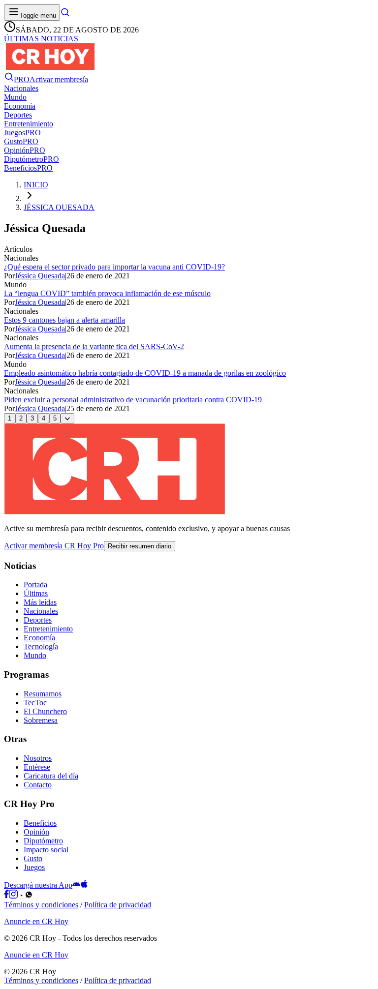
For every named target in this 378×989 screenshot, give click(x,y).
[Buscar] (65, 15)
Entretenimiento (48, 629)
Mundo (35, 655)
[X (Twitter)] (36, 896)
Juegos (34, 867)
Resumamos (43, 693)
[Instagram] (13, 896)
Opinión (36, 832)
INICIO (36, 184)
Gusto (33, 858)
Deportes (38, 620)
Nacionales (41, 611)
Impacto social (46, 849)
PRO (22, 79)
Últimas (36, 593)
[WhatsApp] (28, 896)
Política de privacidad (117, 904)
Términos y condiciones (41, 904)
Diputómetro (43, 841)
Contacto (38, 784)
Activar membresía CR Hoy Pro (54, 545)
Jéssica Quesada (40, 275)
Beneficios (40, 823)
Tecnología (41, 646)
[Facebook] (6, 896)
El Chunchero (45, 711)
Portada (35, 584)
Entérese (37, 767)
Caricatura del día (51, 776)
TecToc (35, 702)
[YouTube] (21, 896)
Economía (39, 637)
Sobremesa (41, 720)
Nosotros (38, 758)
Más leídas (40, 602)
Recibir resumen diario (139, 546)
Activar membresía (59, 79)
